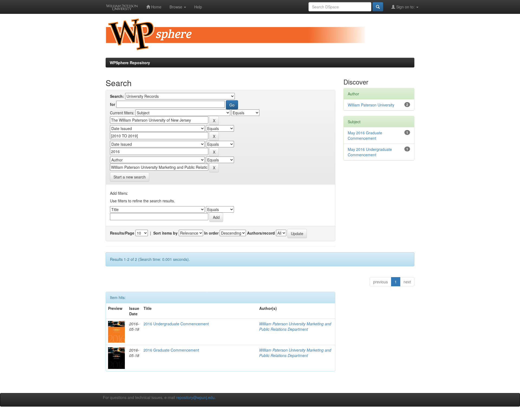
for (112, 104)
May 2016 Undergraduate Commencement (370, 152)
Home (155, 6)
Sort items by (165, 233)
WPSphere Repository (130, 62)
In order (211, 233)
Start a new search (129, 177)
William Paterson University (371, 105)
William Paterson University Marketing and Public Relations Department (295, 326)
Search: (117, 96)
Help (198, 6)
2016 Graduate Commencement (171, 350)
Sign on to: (405, 6)
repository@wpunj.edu (195, 397)
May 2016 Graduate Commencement (365, 135)
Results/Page (122, 233)
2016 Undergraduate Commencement (176, 323)
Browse (176, 6)
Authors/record (261, 233)
